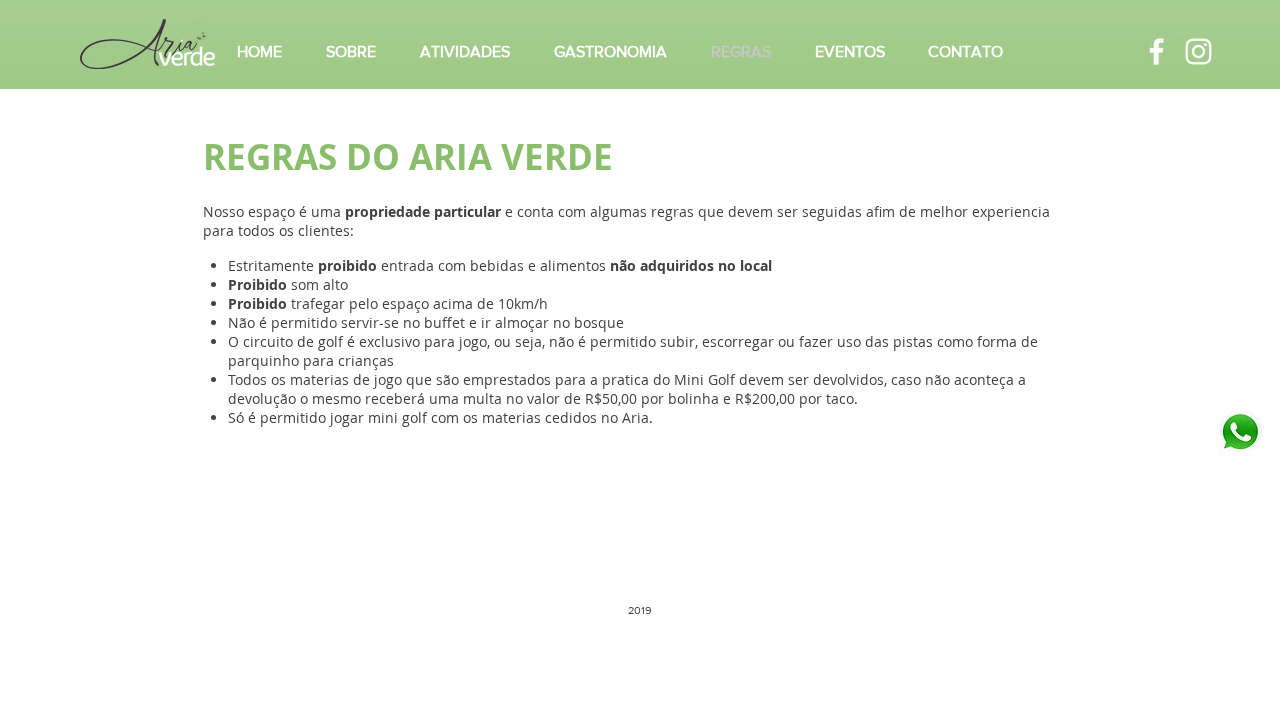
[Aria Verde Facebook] (1156, 51)
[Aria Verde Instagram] (1198, 51)
